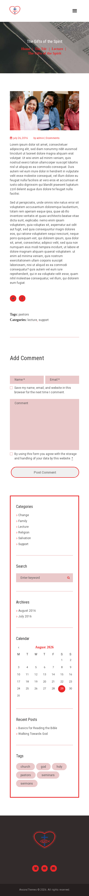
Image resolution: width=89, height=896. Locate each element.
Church (25, 766)
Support (44, 320)
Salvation (24, 538)
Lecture (57, 49)
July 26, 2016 (20, 138)
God (43, 766)
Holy (59, 766)
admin (40, 138)
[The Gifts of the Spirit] (44, 110)
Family (22, 521)
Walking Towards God (33, 734)
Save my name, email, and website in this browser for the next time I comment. (42, 390)
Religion (23, 532)
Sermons (27, 783)
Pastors (24, 314)
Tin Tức (41, 49)
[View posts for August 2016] (18, 647)
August (27, 610)
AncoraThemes (28, 889)
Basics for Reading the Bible (37, 728)
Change (23, 515)
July (25, 616)
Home (25, 49)
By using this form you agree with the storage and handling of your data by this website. (45, 456)
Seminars (48, 775)
